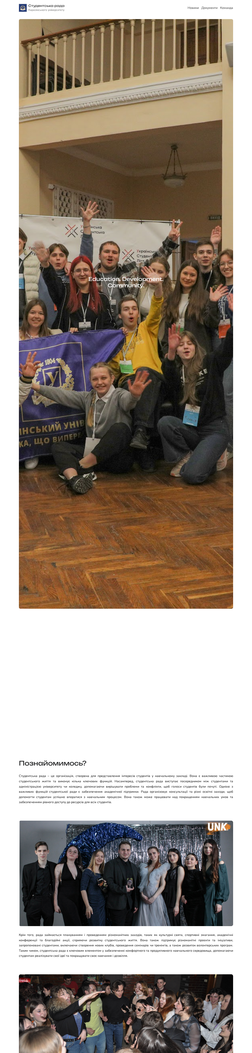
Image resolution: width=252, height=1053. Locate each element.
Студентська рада (46, 6)
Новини (193, 8)
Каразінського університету (46, 10)
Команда (226, 8)
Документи (209, 8)
